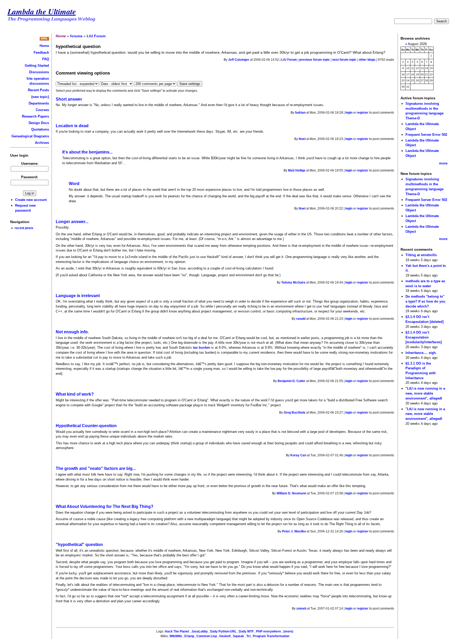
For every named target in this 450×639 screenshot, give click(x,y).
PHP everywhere (268, 631)
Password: (29, 177)
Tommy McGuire (293, 282)
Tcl (248, 636)
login (348, 112)
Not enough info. (72, 332)
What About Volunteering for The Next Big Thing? (104, 506)
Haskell (224, 636)
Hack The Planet (177, 631)
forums (76, 36)
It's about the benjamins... (87, 152)
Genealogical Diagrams (30, 136)
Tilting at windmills (421, 255)
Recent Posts (38, 90)
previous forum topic (314, 59)
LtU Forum (96, 36)
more (443, 163)
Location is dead (72, 126)
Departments (39, 103)
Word (74, 183)
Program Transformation (271, 636)
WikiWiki (176, 636)
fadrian (300, 112)
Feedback (41, 52)
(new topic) (40, 97)
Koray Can (298, 455)
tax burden (201, 347)
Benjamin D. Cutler (291, 381)
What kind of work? (75, 394)
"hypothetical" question (79, 544)
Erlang (189, 636)
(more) (288, 631)
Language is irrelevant (78, 295)
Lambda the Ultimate (42, 11)
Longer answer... (72, 221)
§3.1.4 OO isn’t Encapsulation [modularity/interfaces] (423, 337)
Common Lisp (206, 636)
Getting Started (37, 65)
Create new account (31, 200)
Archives (42, 143)
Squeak (238, 636)
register (362, 112)
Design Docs (39, 123)
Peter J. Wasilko (294, 531)
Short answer (69, 99)
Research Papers (35, 116)
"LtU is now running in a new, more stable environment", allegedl (425, 393)
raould (300, 318)
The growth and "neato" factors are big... (96, 468)
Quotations (40, 129)
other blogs (367, 59)
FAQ (45, 59)
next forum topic (344, 59)
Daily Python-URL (223, 631)
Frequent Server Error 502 (426, 135)
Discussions (39, 72)
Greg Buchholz (294, 412)
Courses (42, 110)
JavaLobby (199, 631)
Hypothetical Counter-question (86, 425)
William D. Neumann (291, 493)
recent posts (24, 228)
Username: (29, 163)
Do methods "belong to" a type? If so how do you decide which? (425, 301)
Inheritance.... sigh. (421, 353)
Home (44, 46)
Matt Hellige (296, 170)
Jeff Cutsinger (238, 59)
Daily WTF (246, 631)
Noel (302, 138)
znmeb (301, 608)
